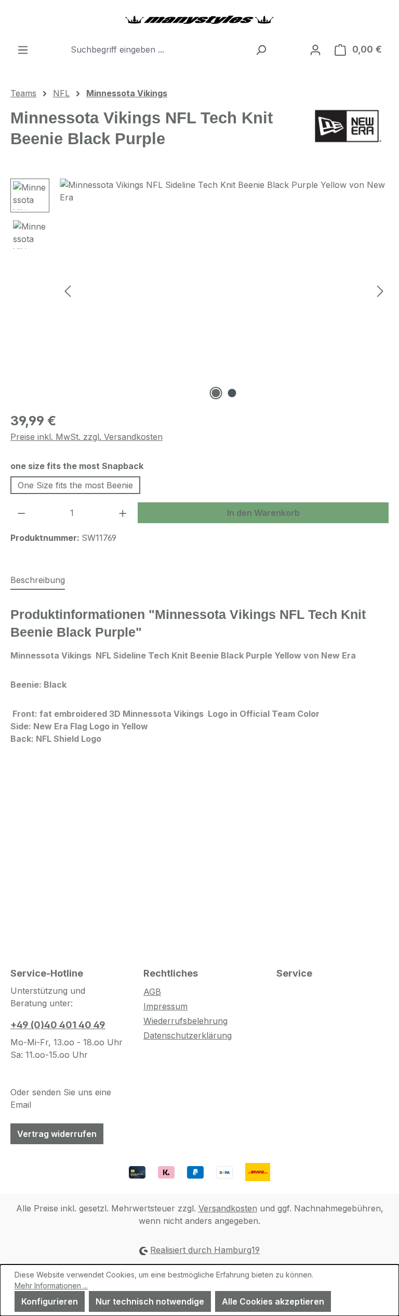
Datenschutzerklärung (187, 1035)
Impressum (165, 1006)
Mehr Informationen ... (51, 1285)
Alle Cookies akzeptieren (273, 1301)
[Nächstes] (380, 290)
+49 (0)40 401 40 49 (57, 1024)
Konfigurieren (49, 1301)
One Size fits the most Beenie (75, 485)
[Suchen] (261, 49)
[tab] (37, 580)
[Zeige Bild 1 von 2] (216, 393)
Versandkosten (227, 1208)
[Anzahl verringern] (21, 512)
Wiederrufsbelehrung (185, 1021)
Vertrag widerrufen (57, 1134)
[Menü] (22, 49)
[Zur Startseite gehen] (199, 19)
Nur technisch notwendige (150, 1301)
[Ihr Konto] (315, 49)
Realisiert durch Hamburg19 (205, 1250)
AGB (152, 991)
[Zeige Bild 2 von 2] (232, 393)
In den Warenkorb (263, 513)
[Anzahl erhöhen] (123, 512)
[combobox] (157, 49)
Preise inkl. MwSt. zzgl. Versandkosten (86, 437)
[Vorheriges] (67, 290)
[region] (199, 290)
